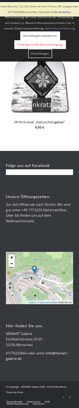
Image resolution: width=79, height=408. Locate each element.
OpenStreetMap (48, 302)
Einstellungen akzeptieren (40, 35)
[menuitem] (14, 402)
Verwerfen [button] (65, 12)
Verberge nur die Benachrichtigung (40, 44)
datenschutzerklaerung (60, 28)
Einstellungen (40, 53)
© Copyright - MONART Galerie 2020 (25, 386)
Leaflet (32, 302)
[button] (34, 269)
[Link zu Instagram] (70, 397)
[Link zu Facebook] (63, 397)
